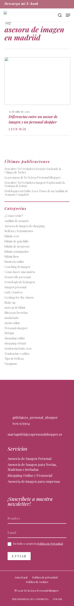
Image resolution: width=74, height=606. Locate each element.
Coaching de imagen (17, 267)
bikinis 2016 (12, 236)
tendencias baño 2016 (18, 348)
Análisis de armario (17, 221)
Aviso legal (21, 577)
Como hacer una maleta (20, 272)
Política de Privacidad (50, 543)
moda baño (12, 318)
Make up (10, 303)
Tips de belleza (14, 359)
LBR (60, 599)
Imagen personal (15, 287)
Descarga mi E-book (21, 3)
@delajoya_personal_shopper (35, 417)
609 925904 (21, 423)
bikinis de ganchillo (17, 241)
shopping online (15, 338)
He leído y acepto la (37, 543)
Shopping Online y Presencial (30, 475)
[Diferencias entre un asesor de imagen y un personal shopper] (37, 96)
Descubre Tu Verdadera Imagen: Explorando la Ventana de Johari (35, 184)
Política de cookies (37, 582)
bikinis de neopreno (17, 246)
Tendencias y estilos (17, 354)
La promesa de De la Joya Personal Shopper (33, 177)
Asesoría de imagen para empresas (34, 481)
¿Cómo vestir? (14, 216)
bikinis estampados (17, 252)
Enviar (19, 556)
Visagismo (11, 364)
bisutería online (14, 262)
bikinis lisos (12, 256)
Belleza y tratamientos (19, 231)
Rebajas (9, 333)
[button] (68, 15)
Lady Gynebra (13, 292)
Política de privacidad (45, 577)
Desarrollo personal (18, 277)
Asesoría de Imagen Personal (29, 458)
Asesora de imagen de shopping (25, 226)
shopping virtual (15, 343)
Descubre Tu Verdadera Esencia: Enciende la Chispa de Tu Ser (33, 170)
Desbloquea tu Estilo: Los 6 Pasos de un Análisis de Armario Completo (36, 193)
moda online (12, 323)
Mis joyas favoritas (16, 313)
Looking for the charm (19, 297)
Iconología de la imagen (20, 282)
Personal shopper (16, 328)
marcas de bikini (15, 307)
